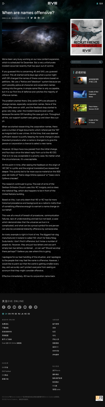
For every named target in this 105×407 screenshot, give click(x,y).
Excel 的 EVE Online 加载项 (12, 343)
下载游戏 (5, 328)
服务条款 (55, 374)
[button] (99, 3)
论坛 (54, 335)
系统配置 (5, 335)
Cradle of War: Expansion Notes (94, 94)
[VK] (35, 307)
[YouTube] (14, 307)
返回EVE (55, 347)
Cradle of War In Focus (93, 121)
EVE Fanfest (6, 371)
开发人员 (55, 339)
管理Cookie (56, 389)
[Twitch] (19, 307)
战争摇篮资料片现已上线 (94, 80)
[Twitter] (9, 307)
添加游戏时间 (7, 331)
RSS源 (54, 386)
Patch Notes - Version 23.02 (94, 108)
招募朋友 (55, 343)
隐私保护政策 (57, 378)
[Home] (52, 5)
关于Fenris (56, 370)
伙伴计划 (55, 351)
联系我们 (55, 382)
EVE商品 (5, 375)
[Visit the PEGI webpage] (99, 398)
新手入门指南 (7, 339)
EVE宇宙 (5, 367)
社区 (54, 331)
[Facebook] (3, 307)
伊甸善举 (55, 354)
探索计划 (5, 379)
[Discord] (25, 307)
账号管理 (55, 324)
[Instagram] (30, 307)
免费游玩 (5, 324)
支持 (54, 328)
